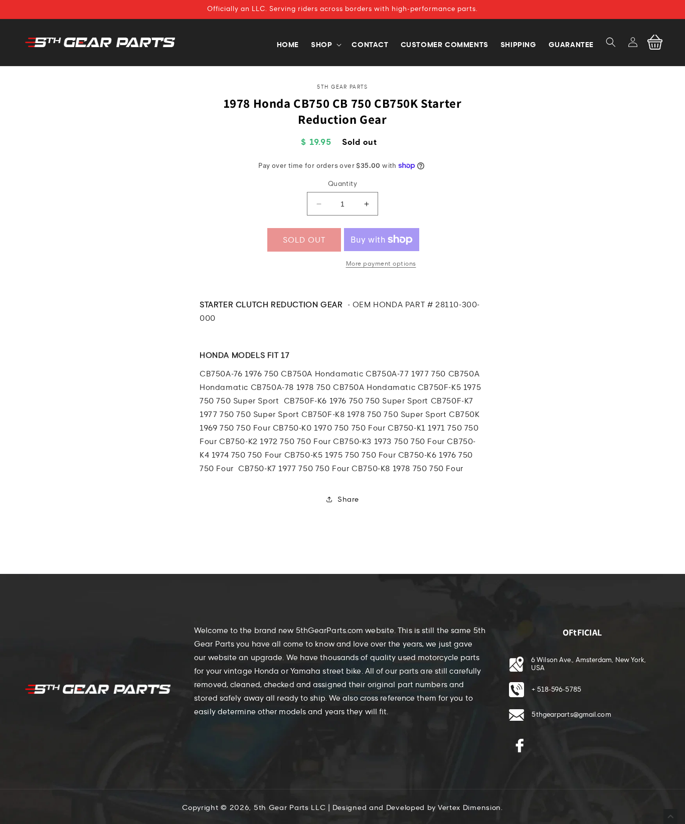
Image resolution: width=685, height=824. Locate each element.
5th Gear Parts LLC (290, 807)
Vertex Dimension (469, 807)
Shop (321, 44)
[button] (611, 42)
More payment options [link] (381, 263)
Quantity (342, 184)
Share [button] (348, 499)
